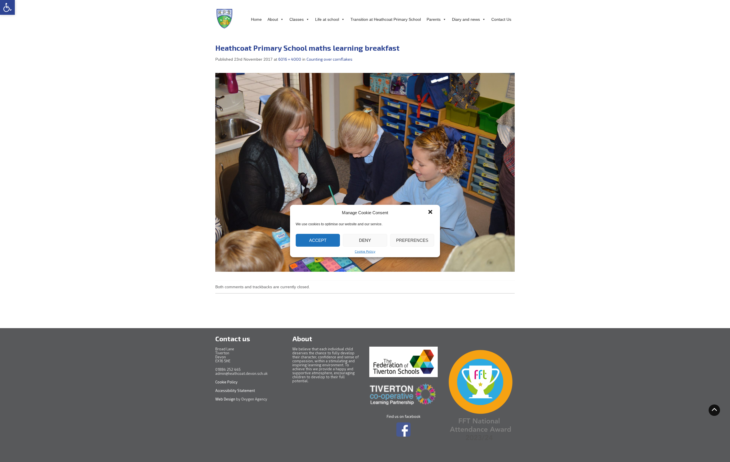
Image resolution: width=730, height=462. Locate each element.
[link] (7, 7)
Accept (318, 240)
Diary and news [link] (466, 19)
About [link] (272, 19)
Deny (365, 240)
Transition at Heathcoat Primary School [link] (385, 19)
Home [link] (256, 19)
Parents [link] (434, 19)
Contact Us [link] (501, 19)
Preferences (412, 240)
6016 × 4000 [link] (289, 59)
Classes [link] (296, 19)
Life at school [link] (327, 19)
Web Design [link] (225, 399)
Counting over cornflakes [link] (329, 59)
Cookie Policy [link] (365, 251)
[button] (430, 212)
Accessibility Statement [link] (235, 390)
